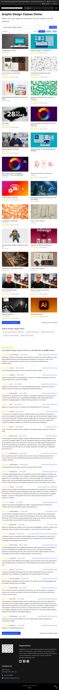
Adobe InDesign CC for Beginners (41, 50)
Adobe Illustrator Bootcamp (49, 368)
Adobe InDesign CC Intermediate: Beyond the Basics (43, 150)
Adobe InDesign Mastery (9, 290)
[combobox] (38, 8)
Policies (29, 687)
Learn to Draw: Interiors (38, 268)
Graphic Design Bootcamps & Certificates (13, 332)
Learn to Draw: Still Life (37, 221)
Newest (49, 31)
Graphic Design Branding (32, 332)
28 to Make (5, 123)
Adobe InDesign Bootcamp (49, 375)
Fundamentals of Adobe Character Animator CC (15, 246)
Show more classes (10, 322)
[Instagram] (27, 661)
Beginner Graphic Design (47, 332)
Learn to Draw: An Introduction (11, 73)
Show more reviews (10, 633)
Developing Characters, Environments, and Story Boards (43, 198)
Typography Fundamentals (10, 221)
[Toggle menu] (56, 8)
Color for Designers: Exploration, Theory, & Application (43, 124)
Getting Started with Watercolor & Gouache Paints (15, 98)
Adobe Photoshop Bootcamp (49, 384)
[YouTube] (20, 661)
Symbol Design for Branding (10, 149)
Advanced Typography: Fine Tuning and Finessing (42, 98)
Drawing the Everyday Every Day (40, 73)
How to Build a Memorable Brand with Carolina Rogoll (42, 534)
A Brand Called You (8, 314)
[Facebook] (24, 661)
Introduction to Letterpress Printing (12, 268)
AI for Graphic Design (51, 411)
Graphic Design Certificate (10, 198)
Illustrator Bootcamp (37, 314)
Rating (54, 31)
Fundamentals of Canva (9, 50)
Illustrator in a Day (52, 524)
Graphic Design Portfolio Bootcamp (47, 354)
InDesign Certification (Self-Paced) (41, 245)
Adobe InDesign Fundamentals (40, 290)
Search (54, 27)
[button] (55, 686)
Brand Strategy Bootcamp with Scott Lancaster (44, 558)
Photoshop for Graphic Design (10, 335)
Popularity (41, 31)
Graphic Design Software (27, 335)
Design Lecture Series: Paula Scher (41, 173)
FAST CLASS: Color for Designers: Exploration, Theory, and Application (12, 174)
